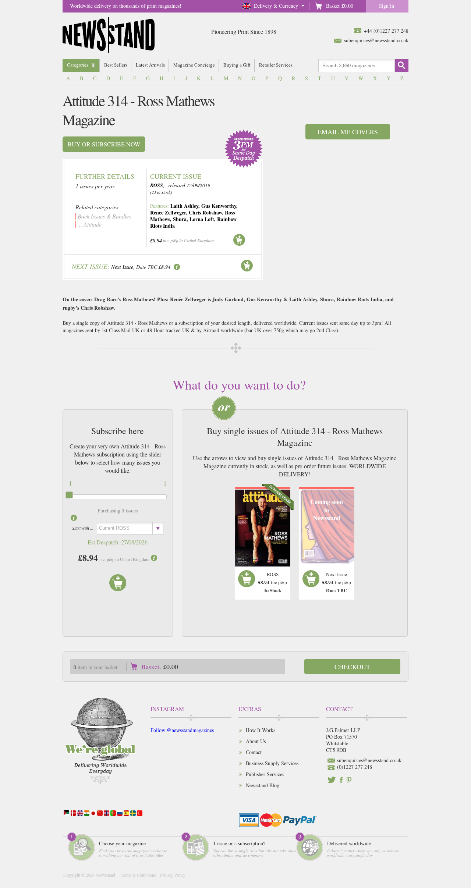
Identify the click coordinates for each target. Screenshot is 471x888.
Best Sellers (115, 64)
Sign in (386, 5)
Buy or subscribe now (104, 144)
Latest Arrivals (150, 64)
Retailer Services (276, 64)
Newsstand (105, 875)
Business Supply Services (272, 763)
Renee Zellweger (168, 212)
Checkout (352, 666)
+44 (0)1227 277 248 (386, 30)
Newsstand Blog (262, 785)
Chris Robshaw (205, 212)
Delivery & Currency (276, 5)
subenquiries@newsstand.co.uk (376, 40)
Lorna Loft (202, 219)
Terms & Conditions (138, 875)
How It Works (260, 730)
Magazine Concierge (194, 64)
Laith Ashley (184, 206)
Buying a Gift (237, 64)
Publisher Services (265, 774)
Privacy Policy (172, 875)
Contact (254, 752)
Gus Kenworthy (218, 206)
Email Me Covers (348, 131)
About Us (256, 741)
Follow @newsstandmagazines (182, 730)
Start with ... (82, 528)
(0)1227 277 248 (354, 766)
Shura (180, 219)
